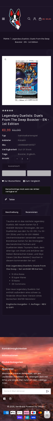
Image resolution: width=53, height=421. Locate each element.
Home (6, 39)
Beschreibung (12, 212)
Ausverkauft (14, 166)
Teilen (11, 200)
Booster (22, 154)
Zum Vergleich (32, 181)
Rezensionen (32, 212)
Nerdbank (20, 406)
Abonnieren (48, 391)
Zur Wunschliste (12, 181)
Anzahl (5, 158)
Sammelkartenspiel (28, 135)
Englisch (31, 154)
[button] (30, 18)
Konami (22, 140)
